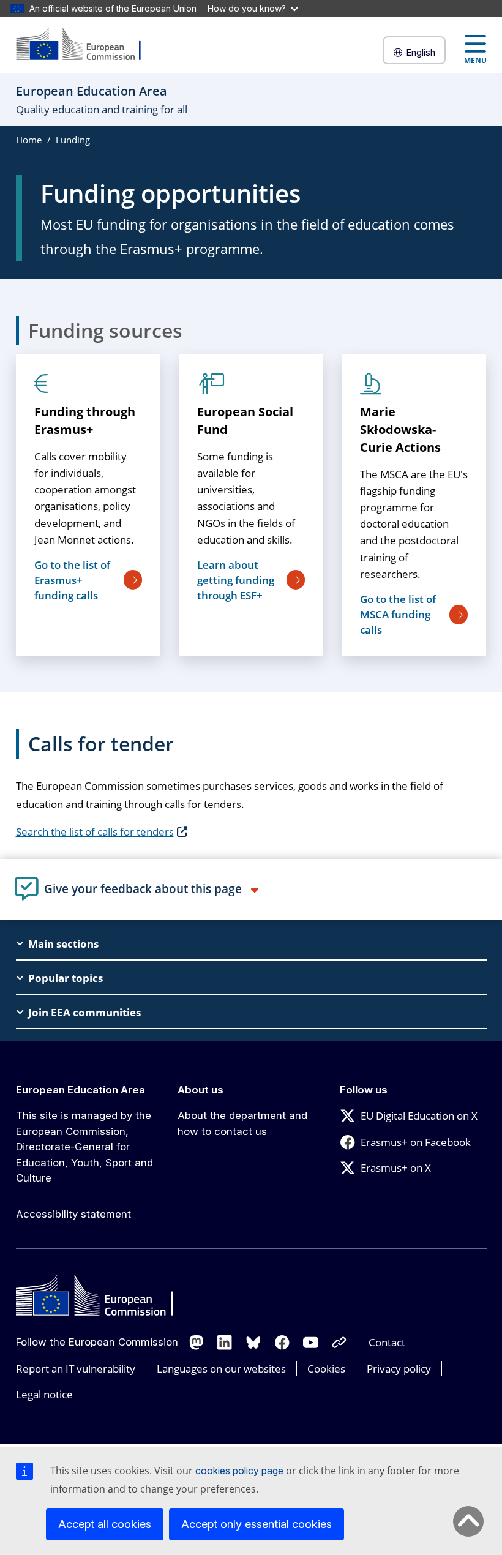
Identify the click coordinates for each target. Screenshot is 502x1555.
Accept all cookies (104, 1524)
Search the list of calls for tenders (95, 832)
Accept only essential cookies (256, 1524)
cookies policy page (239, 1470)
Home (29, 139)
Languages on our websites (221, 1369)
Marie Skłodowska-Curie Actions (400, 429)
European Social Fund (245, 420)
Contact (387, 1342)
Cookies (326, 1369)
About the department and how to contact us (242, 1123)
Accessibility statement (73, 1214)
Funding (73, 139)
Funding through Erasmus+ (84, 420)
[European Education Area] (86, 45)
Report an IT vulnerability (75, 1369)
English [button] (420, 52)
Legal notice (44, 1394)
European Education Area (80, 1090)
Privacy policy (399, 1369)
